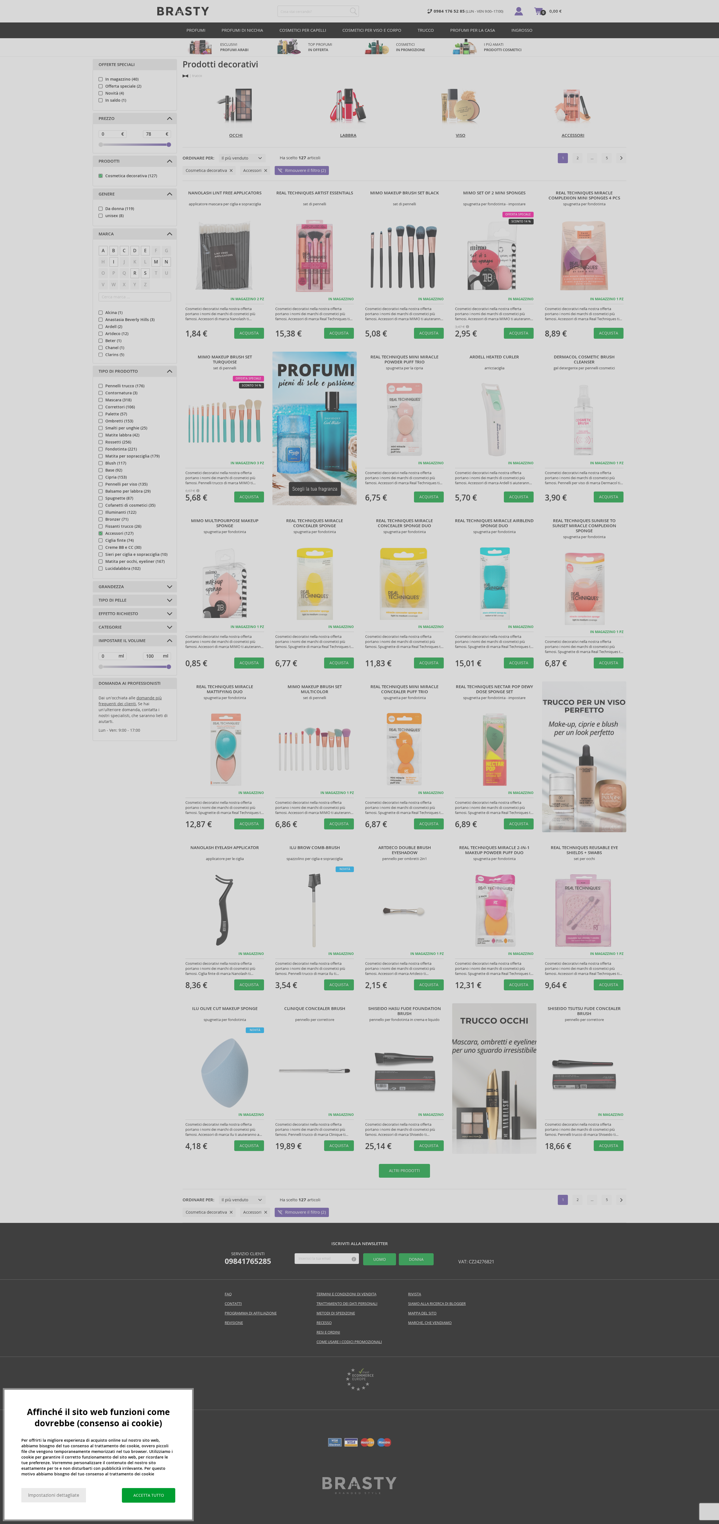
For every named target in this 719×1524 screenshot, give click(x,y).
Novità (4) (114, 93)
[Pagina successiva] (621, 158)
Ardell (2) (113, 326)
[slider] (100, 144)
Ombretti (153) (119, 421)
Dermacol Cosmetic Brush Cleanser (584, 359)
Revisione (234, 1322)
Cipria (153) (116, 477)
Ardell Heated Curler (494, 357)
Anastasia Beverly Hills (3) (129, 319)
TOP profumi (320, 47)
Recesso (324, 1322)
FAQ (228, 1294)
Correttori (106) (120, 407)
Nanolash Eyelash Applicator (224, 847)
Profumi (195, 30)
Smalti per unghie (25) (126, 428)
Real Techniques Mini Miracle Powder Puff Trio (404, 359)
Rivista (414, 1294)
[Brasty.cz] (359, 1492)
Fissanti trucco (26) (123, 526)
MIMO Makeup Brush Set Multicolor (315, 689)
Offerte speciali (117, 64)
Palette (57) (116, 414)
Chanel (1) (114, 347)
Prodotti (109, 161)
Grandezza (111, 587)
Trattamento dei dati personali (347, 1303)
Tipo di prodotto (118, 371)
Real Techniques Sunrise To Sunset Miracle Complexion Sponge (584, 526)
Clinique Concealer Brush (314, 1008)
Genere (107, 194)
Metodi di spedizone (336, 1313)
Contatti (233, 1303)
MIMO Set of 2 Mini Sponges (494, 193)
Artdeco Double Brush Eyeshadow (404, 850)
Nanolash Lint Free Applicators (224, 193)
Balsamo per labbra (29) (128, 491)
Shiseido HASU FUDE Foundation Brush (404, 1011)
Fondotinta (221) (121, 449)
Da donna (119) (119, 208)
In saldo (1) (115, 100)
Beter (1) (113, 340)
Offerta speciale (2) (123, 86)
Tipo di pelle (112, 600)
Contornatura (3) (121, 392)
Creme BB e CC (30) (123, 547)
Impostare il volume (122, 640)
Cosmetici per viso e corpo (371, 30)
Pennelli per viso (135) (126, 484)
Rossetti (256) (118, 442)
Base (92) (113, 470)
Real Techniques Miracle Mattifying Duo (224, 689)
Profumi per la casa (472, 30)
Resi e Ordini (328, 1332)
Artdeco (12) (116, 333)
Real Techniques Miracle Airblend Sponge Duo (494, 523)
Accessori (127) (119, 533)
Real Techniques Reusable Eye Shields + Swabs (584, 850)
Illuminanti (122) (120, 512)
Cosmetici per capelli (302, 30)
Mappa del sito (422, 1313)
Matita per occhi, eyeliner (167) (135, 561)
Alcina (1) (113, 312)
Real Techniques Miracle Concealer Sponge (314, 523)
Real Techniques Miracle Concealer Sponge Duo (404, 523)
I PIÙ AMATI (503, 47)
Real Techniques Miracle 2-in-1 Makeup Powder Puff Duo (494, 850)
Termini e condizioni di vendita (346, 1294)
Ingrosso (522, 30)
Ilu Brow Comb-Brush (315, 847)
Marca (106, 234)
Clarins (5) (114, 354)
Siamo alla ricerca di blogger (437, 1303)
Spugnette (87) (119, 498)
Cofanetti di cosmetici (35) (130, 505)
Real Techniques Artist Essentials (314, 193)
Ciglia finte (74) (119, 540)
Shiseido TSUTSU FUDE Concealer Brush (584, 1011)
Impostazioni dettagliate (53, 1495)
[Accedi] (519, 11)
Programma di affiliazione (251, 1313)
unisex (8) (114, 215)
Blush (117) (115, 463)
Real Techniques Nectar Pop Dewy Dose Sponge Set (494, 689)
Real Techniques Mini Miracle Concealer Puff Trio (404, 689)
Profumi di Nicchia (242, 30)
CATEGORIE (110, 627)
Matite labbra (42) (122, 435)
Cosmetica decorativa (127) (131, 175)
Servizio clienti (248, 1258)
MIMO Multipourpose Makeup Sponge (224, 523)
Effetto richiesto (118, 614)
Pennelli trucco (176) (124, 385)
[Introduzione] (185, 76)
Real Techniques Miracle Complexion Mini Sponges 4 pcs (584, 195)
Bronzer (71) (116, 519)
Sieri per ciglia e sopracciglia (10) (136, 554)
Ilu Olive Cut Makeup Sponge (225, 1008)
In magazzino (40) (121, 79)
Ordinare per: (198, 158)
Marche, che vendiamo (430, 1322)
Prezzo (107, 118)
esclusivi (234, 47)
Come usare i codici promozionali (349, 1341)
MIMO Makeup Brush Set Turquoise (225, 359)
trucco (426, 30)
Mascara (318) (118, 399)
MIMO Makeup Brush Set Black (404, 193)
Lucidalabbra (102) (122, 568)
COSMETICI (410, 47)
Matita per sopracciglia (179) (132, 456)
